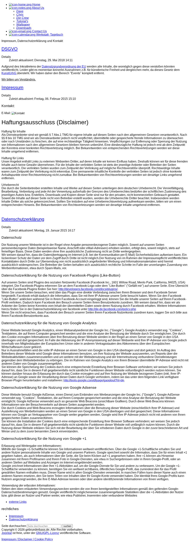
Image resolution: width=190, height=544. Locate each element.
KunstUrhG (9, 73)
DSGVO (9, 48)
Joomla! (6, 533)
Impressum (12, 87)
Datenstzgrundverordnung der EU (64, 66)
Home (36, 4)
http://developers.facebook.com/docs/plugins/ (87, 289)
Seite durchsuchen (13, 525)
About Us (37, 7)
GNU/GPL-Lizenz (47, 533)
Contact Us (39, 31)
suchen (67, 526)
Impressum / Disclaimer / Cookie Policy (27, 539)
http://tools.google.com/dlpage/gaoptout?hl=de (93, 380)
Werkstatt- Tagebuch (49, 34)
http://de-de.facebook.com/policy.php (112, 309)
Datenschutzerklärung (22, 219)
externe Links (18, 501)
